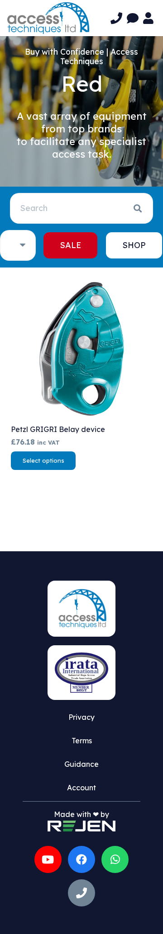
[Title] (81, 892)
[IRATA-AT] (81, 672)
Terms (82, 740)
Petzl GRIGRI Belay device (58, 429)
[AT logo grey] (48, 18)
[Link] (116, 18)
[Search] (137, 208)
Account (81, 787)
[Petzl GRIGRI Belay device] (81, 348)
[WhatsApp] (115, 859)
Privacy (81, 717)
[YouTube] (48, 859)
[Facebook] (81, 859)
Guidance (81, 764)
